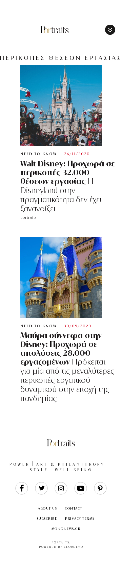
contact (73, 508)
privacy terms (80, 518)
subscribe (47, 518)
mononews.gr (66, 529)
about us (47, 508)
